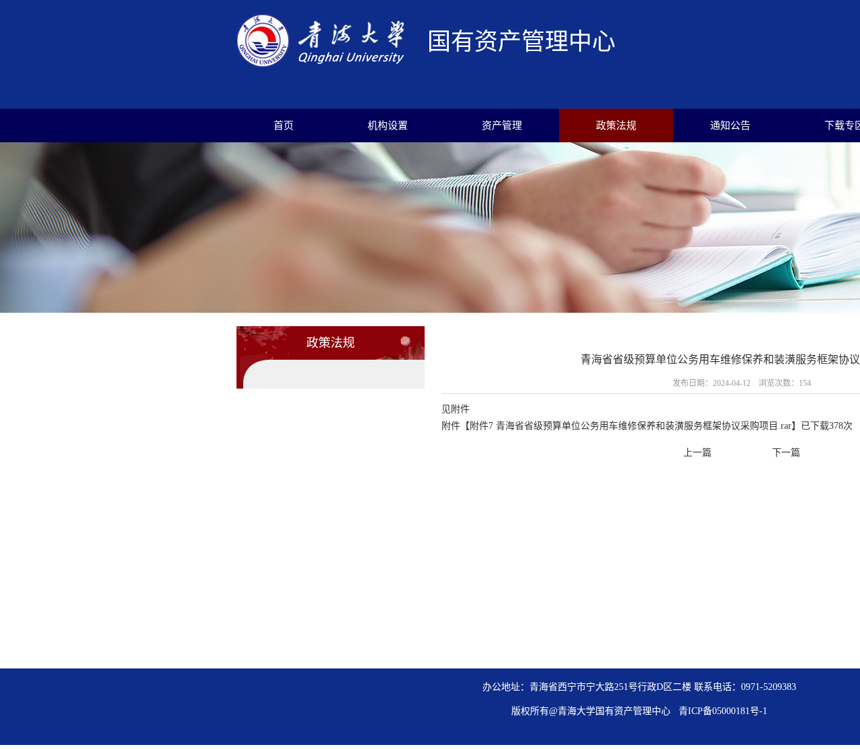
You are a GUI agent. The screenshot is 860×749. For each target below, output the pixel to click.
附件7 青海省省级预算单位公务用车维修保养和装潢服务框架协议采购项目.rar (630, 426)
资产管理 (502, 125)
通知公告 (730, 125)
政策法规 (616, 125)
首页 (283, 125)
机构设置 (388, 125)
